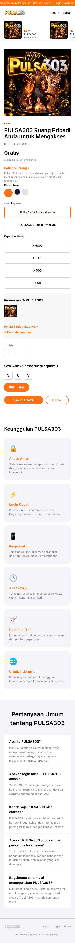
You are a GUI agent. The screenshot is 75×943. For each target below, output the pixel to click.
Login (55, 12)
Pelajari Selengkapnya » (21, 326)
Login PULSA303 (23, 400)
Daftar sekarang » (16, 168)
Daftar (66, 12)
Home (67, 926)
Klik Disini (16, 387)
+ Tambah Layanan (17, 332)
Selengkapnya (28, 159)
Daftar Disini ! (40, 3)
